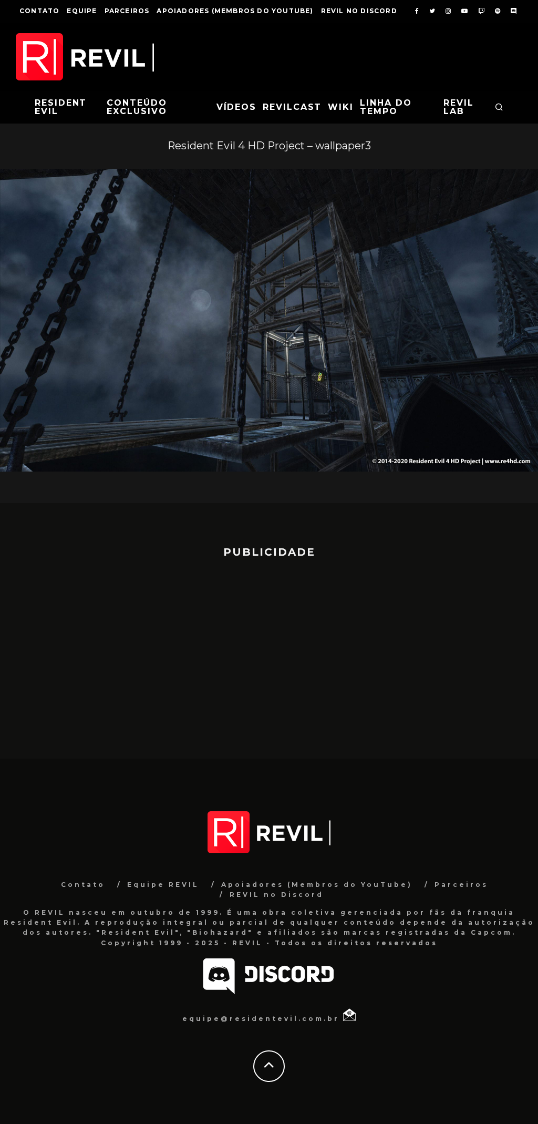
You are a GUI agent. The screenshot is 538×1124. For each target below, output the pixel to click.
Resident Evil (61, 107)
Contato (39, 11)
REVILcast (292, 107)
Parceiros (127, 11)
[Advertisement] (269, 653)
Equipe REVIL (163, 884)
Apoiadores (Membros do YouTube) (235, 11)
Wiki (341, 107)
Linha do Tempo (385, 107)
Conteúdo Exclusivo (137, 107)
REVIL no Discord (359, 11)
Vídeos (236, 107)
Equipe (82, 11)
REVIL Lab (458, 107)
